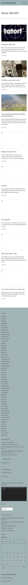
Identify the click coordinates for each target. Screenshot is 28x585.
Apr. (4, 568)
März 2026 (4, 325)
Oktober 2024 (4, 363)
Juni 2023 (3, 397)
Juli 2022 (3, 422)
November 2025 (5, 334)
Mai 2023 (3, 399)
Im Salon (4, 186)
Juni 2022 (3, 424)
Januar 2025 (4, 357)
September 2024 (5, 366)
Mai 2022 (3, 426)
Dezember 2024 (5, 359)
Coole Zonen (4, 442)
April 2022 (4, 428)
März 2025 (4, 352)
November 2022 (5, 413)
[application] (14, 494)
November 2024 (5, 361)
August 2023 (4, 393)
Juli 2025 (3, 343)
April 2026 (4, 323)
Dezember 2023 (5, 386)
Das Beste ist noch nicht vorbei (10, 80)
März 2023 (4, 404)
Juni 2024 (3, 372)
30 (3, 564)
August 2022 (4, 419)
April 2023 (4, 401)
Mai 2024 (3, 375)
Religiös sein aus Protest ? (9, 152)
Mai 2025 (3, 348)
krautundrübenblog (8, 2)
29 (24, 560)
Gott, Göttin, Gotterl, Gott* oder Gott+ (13, 289)
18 (10, 556)
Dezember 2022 (5, 410)
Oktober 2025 (4, 336)
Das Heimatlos (5, 220)
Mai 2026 (3, 321)
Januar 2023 (4, 408)
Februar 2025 (4, 354)
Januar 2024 (4, 384)
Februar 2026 (4, 327)
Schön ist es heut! (5, 455)
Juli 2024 (3, 370)
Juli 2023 (3, 395)
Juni (24, 568)
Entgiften (10, 528)
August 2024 (4, 368)
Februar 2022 (4, 433)
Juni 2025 (3, 345)
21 (21, 556)
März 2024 (4, 379)
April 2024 (4, 377)
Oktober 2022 (4, 415)
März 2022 (4, 431)
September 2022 (5, 417)
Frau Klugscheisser (6, 522)
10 (6, 553)
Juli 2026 (3, 316)
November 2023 (5, 388)
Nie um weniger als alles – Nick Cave (10, 447)
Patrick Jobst (4, 530)
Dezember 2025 (5, 332)
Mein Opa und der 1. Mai (9, 253)
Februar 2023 (4, 406)
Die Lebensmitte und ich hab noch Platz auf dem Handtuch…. (13, 115)
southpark (3, 528)
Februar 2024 (4, 381)
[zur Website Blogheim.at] (6, 459)
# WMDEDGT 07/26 (6, 444)
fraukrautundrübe (5, 518)
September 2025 (5, 339)
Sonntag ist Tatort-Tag (8, 44)
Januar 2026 (4, 330)
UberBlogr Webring (6, 472)
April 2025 (4, 350)
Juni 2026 (3, 319)
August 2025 (4, 341)
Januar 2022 (4, 435)
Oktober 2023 (4, 390)
